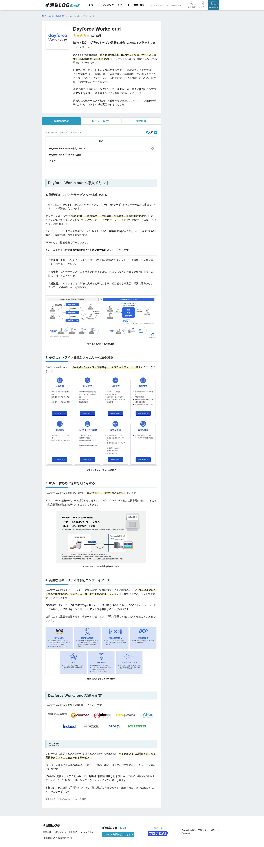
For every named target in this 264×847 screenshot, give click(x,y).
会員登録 (191, 7)
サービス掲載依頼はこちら (117, 834)
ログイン (202, 7)
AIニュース (124, 5)
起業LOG (139, 5)
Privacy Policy (86, 832)
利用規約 (73, 832)
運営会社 (47, 832)
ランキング (108, 5)
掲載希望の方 (213, 7)
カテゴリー (92, 5)
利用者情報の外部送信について (58, 838)
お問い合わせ (60, 832)
